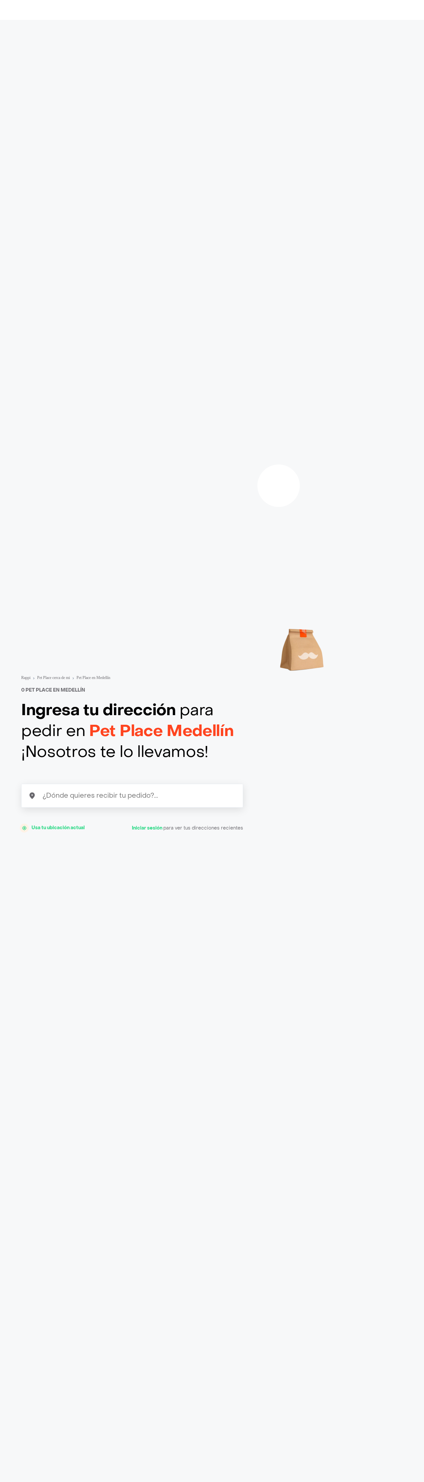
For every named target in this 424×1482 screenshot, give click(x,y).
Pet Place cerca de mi (53, 677)
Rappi (25, 677)
